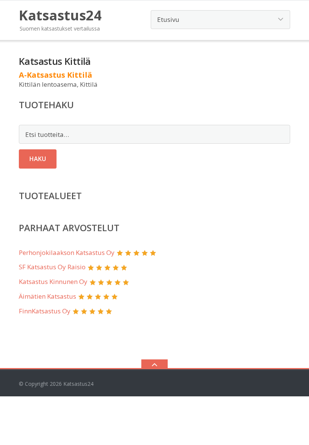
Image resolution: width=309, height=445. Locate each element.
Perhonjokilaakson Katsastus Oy (67, 252)
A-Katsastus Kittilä (55, 75)
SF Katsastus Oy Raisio (52, 266)
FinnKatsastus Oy (44, 311)
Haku (37, 159)
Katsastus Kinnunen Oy (53, 281)
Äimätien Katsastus (47, 296)
